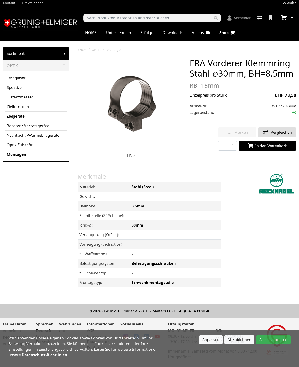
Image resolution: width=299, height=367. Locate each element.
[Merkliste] (271, 18)
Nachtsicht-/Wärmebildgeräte (33, 135)
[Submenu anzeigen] (65, 53)
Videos (198, 32)
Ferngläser (16, 77)
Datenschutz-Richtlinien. (45, 354)
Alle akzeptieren (273, 339)
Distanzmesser (20, 97)
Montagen (16, 154)
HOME (91, 32)
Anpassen (211, 339)
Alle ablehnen (239, 339)
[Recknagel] (276, 184)
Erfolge (146, 32)
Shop (224, 32)
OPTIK (12, 65)
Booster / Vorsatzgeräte (28, 125)
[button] (294, 112)
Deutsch (288, 3)
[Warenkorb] (283, 18)
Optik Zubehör (20, 144)
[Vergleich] (260, 18)
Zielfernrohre (18, 106)
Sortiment (16, 53)
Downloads (173, 32)
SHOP (82, 49)
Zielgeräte (16, 116)
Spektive (14, 87)
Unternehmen (118, 32)
